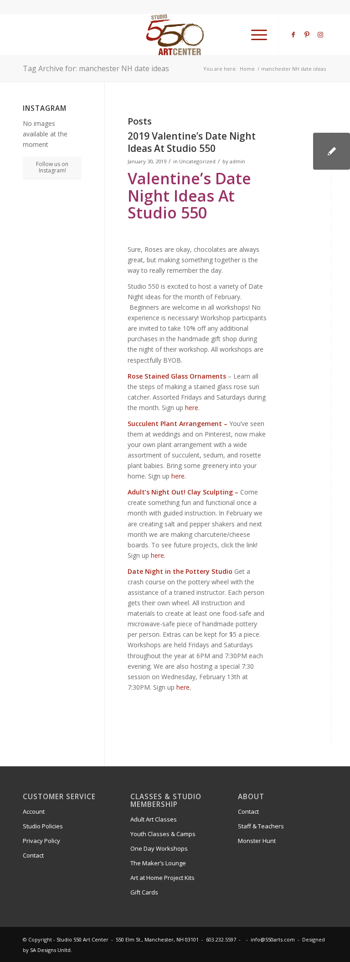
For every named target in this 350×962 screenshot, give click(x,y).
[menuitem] (254, 34)
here (191, 407)
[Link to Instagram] (320, 35)
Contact (33, 855)
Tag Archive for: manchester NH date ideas (96, 68)
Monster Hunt (257, 841)
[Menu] (254, 34)
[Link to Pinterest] (307, 35)
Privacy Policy (41, 841)
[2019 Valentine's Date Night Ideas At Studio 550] (331, 151)
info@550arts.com (273, 939)
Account (34, 811)
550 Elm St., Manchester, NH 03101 (157, 939)
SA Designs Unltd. (51, 949)
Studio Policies (43, 826)
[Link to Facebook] (293, 35)
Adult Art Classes (153, 819)
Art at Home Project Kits (162, 878)
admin (237, 161)
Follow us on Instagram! (52, 167)
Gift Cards (144, 892)
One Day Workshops (159, 848)
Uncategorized (197, 161)
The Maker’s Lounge (158, 863)
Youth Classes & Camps (163, 834)
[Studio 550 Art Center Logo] (175, 34)
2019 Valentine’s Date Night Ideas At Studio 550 (192, 142)
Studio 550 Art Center (82, 939)
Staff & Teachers (261, 826)
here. (178, 476)
